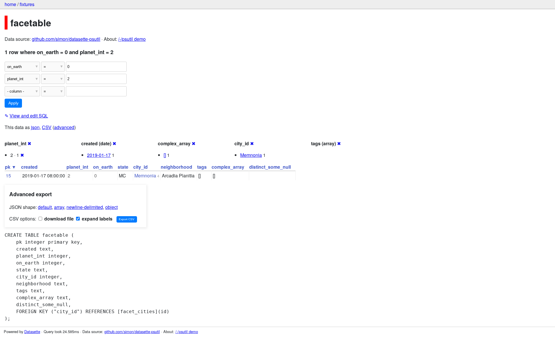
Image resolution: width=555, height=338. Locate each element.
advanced (64, 127)
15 (8, 175)
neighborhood (176, 167)
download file (58, 218)
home (10, 4)
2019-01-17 (99, 155)
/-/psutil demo (132, 39)
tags (202, 167)
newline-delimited (84, 207)
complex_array (228, 167)
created (29, 167)
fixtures (27, 4)
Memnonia (251, 155)
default (45, 207)
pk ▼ (10, 167)
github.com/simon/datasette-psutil (66, 39)
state (123, 167)
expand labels (96, 218)
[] (165, 155)
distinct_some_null (270, 167)
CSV (46, 127)
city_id (140, 167)
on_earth (103, 167)
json (35, 127)
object (111, 207)
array (59, 207)
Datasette (32, 331)
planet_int (77, 167)
